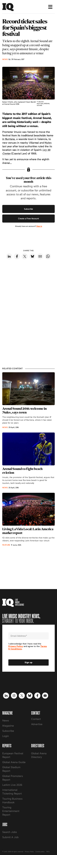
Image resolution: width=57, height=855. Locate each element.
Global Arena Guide (14, 762)
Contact (36, 719)
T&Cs (48, 852)
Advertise (36, 724)
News (5, 720)
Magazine (8, 725)
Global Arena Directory (39, 755)
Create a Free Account (28, 218)
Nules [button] (48, 142)
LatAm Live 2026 (12, 785)
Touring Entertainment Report (10, 811)
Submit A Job (10, 837)
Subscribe (28, 209)
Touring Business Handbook (12, 800)
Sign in (39, 226)
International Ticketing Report (12, 791)
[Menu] (50, 7)
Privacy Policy (29, 852)
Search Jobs (9, 832)
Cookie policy (40, 852)
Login (5, 736)
